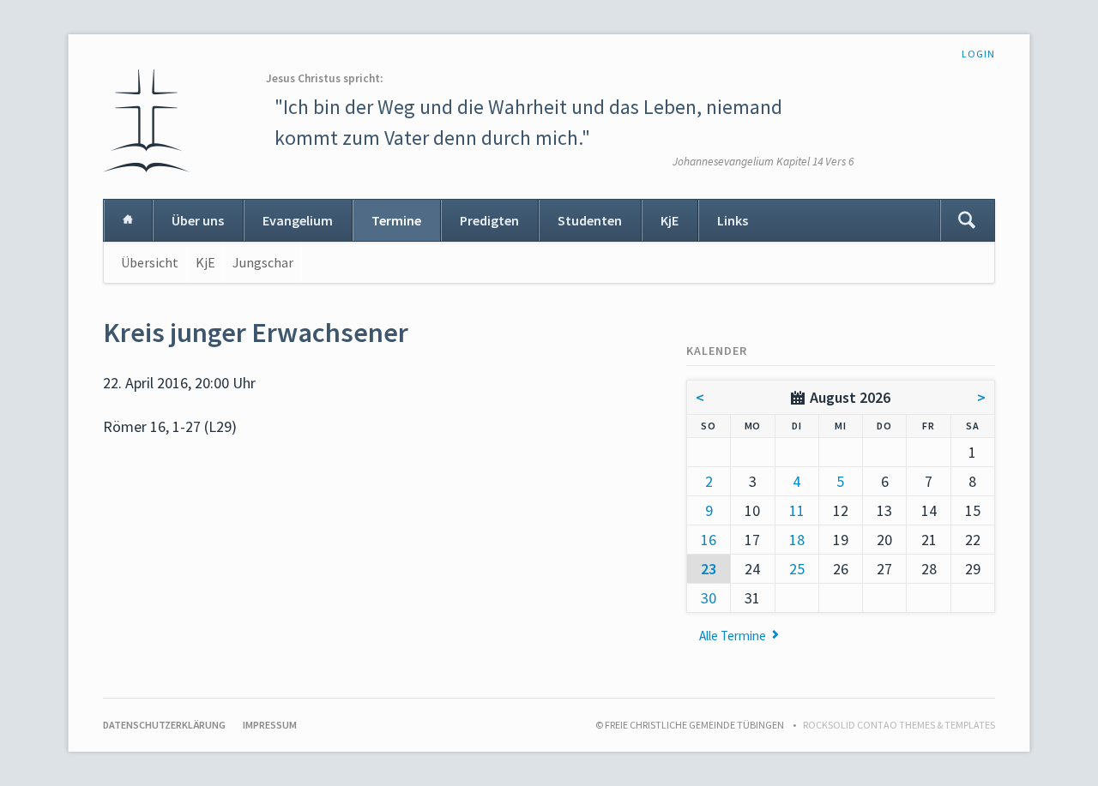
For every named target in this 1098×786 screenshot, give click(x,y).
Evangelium (297, 220)
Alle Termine (732, 635)
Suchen (966, 220)
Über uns (198, 220)
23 (708, 569)
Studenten (590, 220)
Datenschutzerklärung (164, 724)
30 (708, 598)
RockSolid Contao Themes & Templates (899, 724)
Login (978, 53)
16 (708, 539)
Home (128, 220)
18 (797, 539)
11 (797, 510)
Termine (396, 220)
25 (797, 569)
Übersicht (149, 262)
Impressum (270, 724)
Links (732, 220)
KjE (670, 220)
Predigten (489, 220)
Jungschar (262, 262)
